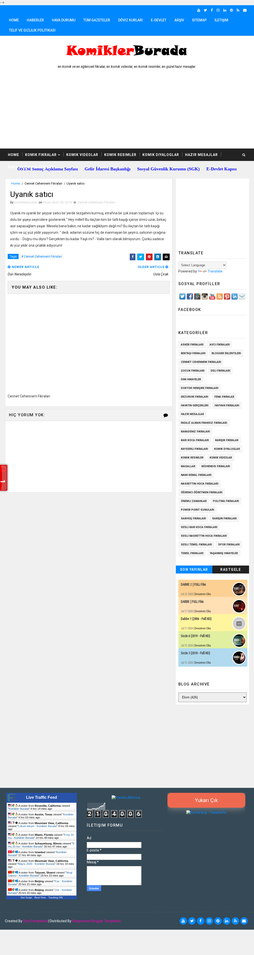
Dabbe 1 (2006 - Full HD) (196, 619)
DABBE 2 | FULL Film (193, 584)
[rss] (238, 10)
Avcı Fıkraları (220, 344)
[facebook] (212, 10)
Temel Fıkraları (192, 553)
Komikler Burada (19, 808)
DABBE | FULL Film (192, 602)
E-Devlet (158, 20)
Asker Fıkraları (192, 344)
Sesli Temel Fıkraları (196, 544)
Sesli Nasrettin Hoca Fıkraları (204, 535)
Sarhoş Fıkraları (193, 518)
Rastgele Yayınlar (230, 570)
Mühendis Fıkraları (215, 466)
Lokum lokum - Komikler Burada (37, 826)
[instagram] (218, 10)
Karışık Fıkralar (226, 440)
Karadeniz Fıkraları (195, 431)
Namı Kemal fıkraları (196, 475)
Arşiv (179, 20)
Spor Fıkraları (229, 544)
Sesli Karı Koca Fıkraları (199, 527)
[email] (245, 10)
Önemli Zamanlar (194, 501)
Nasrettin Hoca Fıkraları (199, 483)
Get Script (26, 897)
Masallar (188, 466)
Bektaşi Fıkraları (193, 353)
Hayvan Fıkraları (227, 405)
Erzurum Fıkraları (194, 396)
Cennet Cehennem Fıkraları (43, 183)
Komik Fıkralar (41, 155)
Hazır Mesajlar (201, 155)
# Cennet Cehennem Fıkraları (41, 256)
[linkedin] (224, 10)
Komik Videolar (82, 155)
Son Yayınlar (194, 570)
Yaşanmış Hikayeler (224, 553)
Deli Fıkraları (220, 370)
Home (14, 20)
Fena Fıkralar (224, 396)
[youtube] (198, 10)
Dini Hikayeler (191, 379)
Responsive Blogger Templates (96, 921)
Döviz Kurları (130, 20)
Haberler (35, 20)
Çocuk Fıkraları (192, 370)
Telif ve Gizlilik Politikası (32, 30)
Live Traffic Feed (41, 797)
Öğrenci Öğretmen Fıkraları (201, 492)
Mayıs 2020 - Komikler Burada (36, 863)
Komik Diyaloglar (160, 155)
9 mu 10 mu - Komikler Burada (41, 845)
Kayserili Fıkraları (194, 449)
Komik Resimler (120, 155)
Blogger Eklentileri (226, 353)
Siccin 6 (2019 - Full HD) (195, 636)
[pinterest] (231, 10)
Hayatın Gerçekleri (194, 405)
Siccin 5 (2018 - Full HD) (195, 653)
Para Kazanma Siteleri (32, 167)
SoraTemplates (35, 921)
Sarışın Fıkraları (224, 518)
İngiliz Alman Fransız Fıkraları (204, 422)
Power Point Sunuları (197, 509)
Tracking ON (55, 897)
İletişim (221, 20)
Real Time (40, 897)
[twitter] (205, 10)
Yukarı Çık (206, 800)
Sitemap (199, 20)
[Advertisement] (127, 111)
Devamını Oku (202, 594)
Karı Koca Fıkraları (195, 440)
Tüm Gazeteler (96, 20)
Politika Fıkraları (226, 501)
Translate (215, 271)
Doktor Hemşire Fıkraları (199, 388)
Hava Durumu (63, 20)
